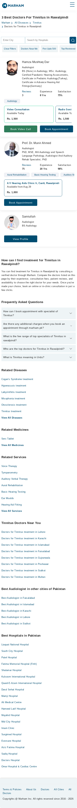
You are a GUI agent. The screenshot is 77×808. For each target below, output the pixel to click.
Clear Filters (10, 49)
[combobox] (13, 40)
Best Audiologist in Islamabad (17, 604)
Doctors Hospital (10, 760)
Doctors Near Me (29, 49)
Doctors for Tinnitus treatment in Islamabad (25, 545)
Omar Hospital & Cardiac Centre (19, 766)
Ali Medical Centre (11, 702)
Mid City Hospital (10, 721)
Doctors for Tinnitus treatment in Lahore (23, 532)
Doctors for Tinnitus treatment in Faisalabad (25, 551)
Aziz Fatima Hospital (13, 747)
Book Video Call (20, 129)
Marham (6, 23)
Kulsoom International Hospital (18, 676)
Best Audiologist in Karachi (16, 610)
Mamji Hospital (9, 696)
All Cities (59, 789)
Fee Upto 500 (49, 49)
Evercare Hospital (11, 741)
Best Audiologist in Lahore (15, 617)
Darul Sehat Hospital (12, 689)
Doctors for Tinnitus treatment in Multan (23, 577)
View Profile (20, 239)
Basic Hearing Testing (13, 491)
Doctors (45, 789)
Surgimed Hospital (11, 734)
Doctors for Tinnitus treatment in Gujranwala (25, 557)
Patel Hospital (9, 657)
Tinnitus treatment (11, 411)
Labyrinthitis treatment (13, 392)
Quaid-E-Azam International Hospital (21, 683)
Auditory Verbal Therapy (14, 479)
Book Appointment (56, 129)
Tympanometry (9, 472)
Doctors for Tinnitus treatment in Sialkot (23, 570)
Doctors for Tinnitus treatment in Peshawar (25, 564)
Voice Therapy (9, 466)
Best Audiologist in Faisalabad (18, 598)
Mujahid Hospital (10, 715)
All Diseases (22, 23)
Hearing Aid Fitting (11, 504)
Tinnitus (37, 23)
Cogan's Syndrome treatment (17, 379)
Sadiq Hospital (9, 753)
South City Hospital (12, 651)
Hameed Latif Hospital (13, 708)
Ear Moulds (7, 498)
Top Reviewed (68, 49)
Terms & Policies (12, 789)
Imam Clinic (8, 728)
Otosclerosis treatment (14, 404)
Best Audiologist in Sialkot (16, 623)
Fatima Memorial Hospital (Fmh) (19, 664)
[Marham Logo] (13, 6)
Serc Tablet (7, 438)
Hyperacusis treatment (13, 385)
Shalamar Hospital (11, 670)
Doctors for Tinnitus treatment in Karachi (23, 538)
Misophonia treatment (13, 398)
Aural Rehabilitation (12, 485)
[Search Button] (73, 40)
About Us (31, 789)
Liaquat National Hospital (15, 644)
